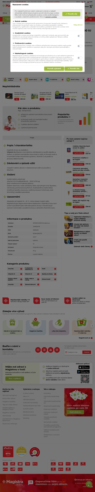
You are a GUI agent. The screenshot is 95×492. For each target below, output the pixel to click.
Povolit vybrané (54, 68)
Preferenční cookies (23, 43)
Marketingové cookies (24, 53)
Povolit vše (72, 14)
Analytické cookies (22, 33)
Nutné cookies (21, 21)
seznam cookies (51, 17)
